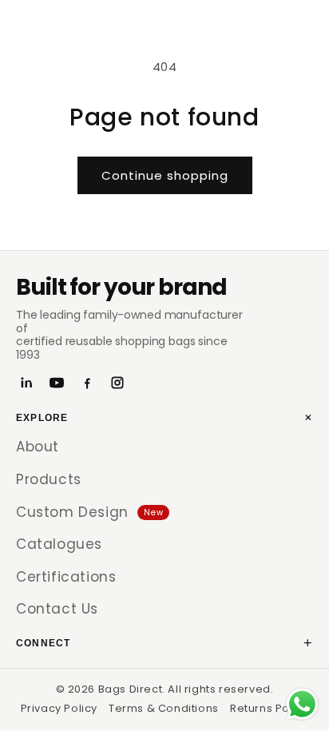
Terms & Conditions (164, 708)
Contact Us (57, 608)
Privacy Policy (59, 708)
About (37, 446)
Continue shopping (164, 175)
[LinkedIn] (26, 382)
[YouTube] (56, 382)
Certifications (66, 576)
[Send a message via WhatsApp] (302, 704)
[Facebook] (87, 382)
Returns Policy (269, 708)
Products (48, 479)
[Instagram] (117, 382)
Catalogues (59, 544)
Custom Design (89, 512)
